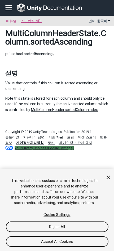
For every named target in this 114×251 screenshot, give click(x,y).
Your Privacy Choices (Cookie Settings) (44, 148)
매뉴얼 (11, 21)
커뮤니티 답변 (34, 137)
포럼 (70, 137)
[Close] (108, 177)
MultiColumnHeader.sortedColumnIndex (64, 110)
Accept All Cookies (57, 241)
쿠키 (51, 143)
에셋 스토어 (87, 137)
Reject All (57, 227)
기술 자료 (56, 137)
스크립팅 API (31, 21)
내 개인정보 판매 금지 (75, 143)
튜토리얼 (12, 137)
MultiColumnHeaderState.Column (55, 37)
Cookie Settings (56, 215)
